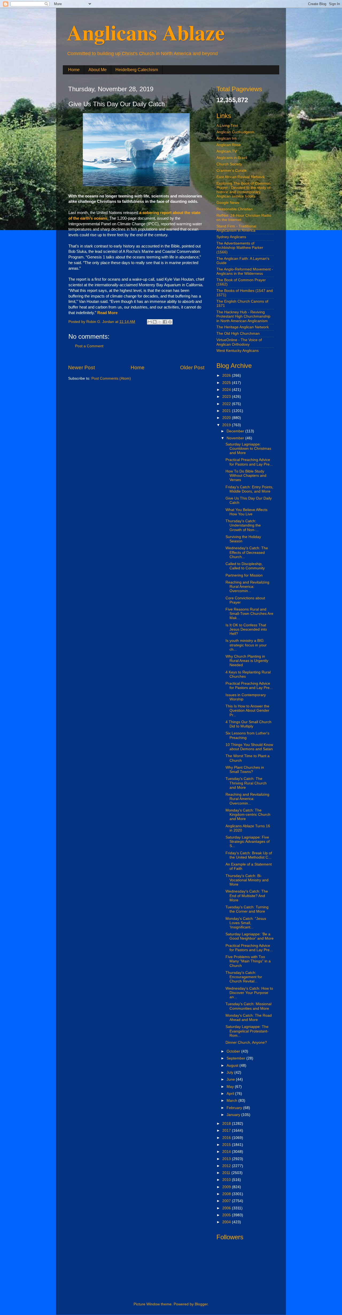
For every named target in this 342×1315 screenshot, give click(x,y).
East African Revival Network (240, 177)
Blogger (201, 1304)
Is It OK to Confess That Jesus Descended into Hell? (246, 629)
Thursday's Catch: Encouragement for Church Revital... (244, 977)
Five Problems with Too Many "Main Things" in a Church (248, 961)
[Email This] (149, 322)
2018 (227, 1124)
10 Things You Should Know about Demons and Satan (249, 747)
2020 (227, 418)
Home (74, 69)
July (230, 1072)
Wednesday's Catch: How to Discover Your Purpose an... (249, 992)
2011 (226, 1173)
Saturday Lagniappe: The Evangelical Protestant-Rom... (247, 1031)
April (231, 1094)
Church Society (229, 164)
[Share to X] (159, 322)
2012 (227, 1166)
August (233, 1066)
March (232, 1101)
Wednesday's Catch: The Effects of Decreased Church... (247, 552)
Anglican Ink (226, 138)
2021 (227, 411)
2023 (227, 397)
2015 (227, 1145)
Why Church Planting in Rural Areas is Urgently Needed (247, 660)
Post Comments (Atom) (111, 378)
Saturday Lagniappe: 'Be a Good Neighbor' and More (250, 936)
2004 (227, 1222)
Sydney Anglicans (231, 237)
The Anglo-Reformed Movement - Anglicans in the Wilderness (244, 271)
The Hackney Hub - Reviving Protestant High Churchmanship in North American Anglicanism (243, 316)
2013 (227, 1159)
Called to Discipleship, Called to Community (245, 566)
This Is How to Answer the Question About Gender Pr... (247, 710)
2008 (227, 1194)
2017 (227, 1131)
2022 (227, 404)
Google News (227, 203)
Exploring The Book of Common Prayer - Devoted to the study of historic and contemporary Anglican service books (243, 190)
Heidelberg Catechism (136, 69)
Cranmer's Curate (231, 171)
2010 (227, 1180)
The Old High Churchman (238, 333)
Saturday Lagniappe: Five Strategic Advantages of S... (248, 841)
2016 (227, 1138)
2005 (227, 1215)
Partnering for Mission (244, 575)
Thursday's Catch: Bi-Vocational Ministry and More (247, 880)
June (231, 1079)
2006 (227, 1208)
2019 (227, 425)
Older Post (192, 367)
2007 (227, 1201)
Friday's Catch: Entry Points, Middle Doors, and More (249, 489)
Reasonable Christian (234, 209)
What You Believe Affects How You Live (246, 512)
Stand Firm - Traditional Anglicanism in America (236, 228)
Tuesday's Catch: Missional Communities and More (248, 1006)
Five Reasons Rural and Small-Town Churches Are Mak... (249, 613)
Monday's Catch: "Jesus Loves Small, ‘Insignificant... (246, 923)
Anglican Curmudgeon (235, 132)
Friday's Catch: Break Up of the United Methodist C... (249, 855)
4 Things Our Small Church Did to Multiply (248, 724)
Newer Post (81, 367)
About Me (97, 69)
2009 (227, 1187)
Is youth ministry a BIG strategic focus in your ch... (246, 645)
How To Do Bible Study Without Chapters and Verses (246, 475)
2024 (227, 390)
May (231, 1087)
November (236, 438)
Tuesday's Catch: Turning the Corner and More (247, 909)
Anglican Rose (228, 145)
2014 (227, 1152)
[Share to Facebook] (165, 322)
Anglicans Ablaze (146, 32)
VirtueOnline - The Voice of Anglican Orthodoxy (239, 342)
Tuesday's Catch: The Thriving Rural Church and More (246, 783)
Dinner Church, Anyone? (246, 1042)
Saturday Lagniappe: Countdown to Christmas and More (248, 448)
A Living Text (227, 126)
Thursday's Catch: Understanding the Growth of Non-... (243, 525)
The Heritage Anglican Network (242, 327)
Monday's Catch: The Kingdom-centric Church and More (248, 814)
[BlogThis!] (154, 322)
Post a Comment (89, 346)
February (235, 1108)
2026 (227, 375)
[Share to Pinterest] (170, 322)
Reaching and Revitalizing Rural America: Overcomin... (247, 586)
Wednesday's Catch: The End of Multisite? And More (247, 895)
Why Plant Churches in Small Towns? (245, 769)
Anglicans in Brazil (231, 158)
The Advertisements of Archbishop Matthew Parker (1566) (239, 247)
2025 (227, 383)
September (236, 1058)
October (234, 1051)
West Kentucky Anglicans (237, 351)
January (234, 1115)
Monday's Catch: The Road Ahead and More (249, 1017)
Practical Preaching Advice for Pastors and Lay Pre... (249, 462)
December (236, 431)
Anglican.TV (226, 151)
